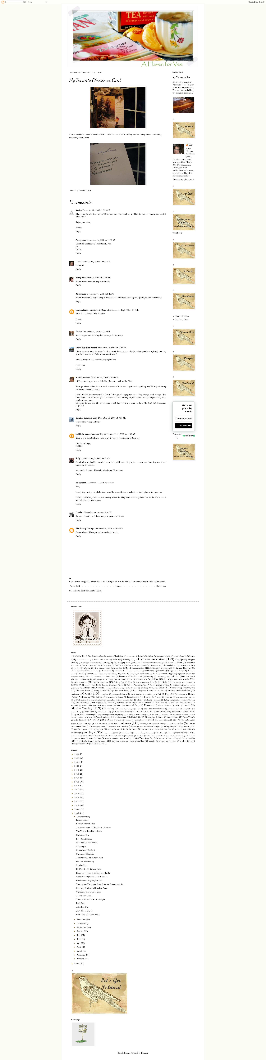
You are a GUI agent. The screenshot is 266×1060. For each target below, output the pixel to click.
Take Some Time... (84, 896)
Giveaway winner (83, 691)
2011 (76, 801)
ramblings (124, 723)
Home (118, 586)
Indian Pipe (149, 700)
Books (179, 663)
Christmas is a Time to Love (88, 892)
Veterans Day (172, 738)
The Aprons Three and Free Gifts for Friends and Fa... (100, 884)
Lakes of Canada (137, 703)
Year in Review (98, 744)
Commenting (106, 671)
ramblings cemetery (148, 724)
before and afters (101, 660)
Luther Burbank (186, 703)
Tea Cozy (126, 733)
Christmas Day (116, 668)
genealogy (120, 688)
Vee (190, 145)
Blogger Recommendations (92, 663)
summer (75, 733)
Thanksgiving (181, 733)
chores (73, 668)
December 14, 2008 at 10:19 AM (121, 434)
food (86, 685)
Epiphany (140, 679)
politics (103, 720)
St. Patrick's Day (164, 729)
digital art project (185, 674)
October (80, 924)
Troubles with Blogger (113, 738)
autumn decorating (84, 660)
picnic (73, 720)
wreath (86, 744)
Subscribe (185, 425)
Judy (78, 459)
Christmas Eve (82, 835)
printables (119, 720)
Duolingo (160, 676)
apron (176, 656)
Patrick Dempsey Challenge (179, 715)
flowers (75, 685)
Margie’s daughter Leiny (86, 418)
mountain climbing (125, 709)
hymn (159, 697)
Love (176, 703)
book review (168, 663)
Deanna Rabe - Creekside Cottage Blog (93, 310)
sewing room (138, 726)
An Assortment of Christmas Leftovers (93, 828)
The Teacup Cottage (85, 529)
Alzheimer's (140, 656)
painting (130, 715)
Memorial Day (132, 705)
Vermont (161, 738)
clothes (73, 671)
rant (171, 724)
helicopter (181, 694)
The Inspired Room (125, 736)
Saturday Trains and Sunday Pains (91, 888)
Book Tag (80, 903)
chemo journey (155, 665)
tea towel (169, 733)
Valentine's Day (146, 738)
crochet (90, 674)
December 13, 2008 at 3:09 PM (125, 310)
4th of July (76, 656)
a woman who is (83, 377)
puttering (188, 720)
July (79, 935)
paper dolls (154, 715)
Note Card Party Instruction (143, 712)
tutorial (126, 738)
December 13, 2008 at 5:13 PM (96, 332)
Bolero (137, 663)
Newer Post (75, 586)
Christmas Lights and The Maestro (91, 877)
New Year (89, 712)
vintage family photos (97, 741)
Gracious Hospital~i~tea (179, 691)
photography (172, 717)
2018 (76, 774)
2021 (76, 762)
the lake (140, 736)
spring (132, 729)
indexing (139, 700)
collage (82, 671)
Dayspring (133, 674)
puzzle (73, 724)
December (81, 817)
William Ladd (163, 741)
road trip (94, 726)
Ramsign (163, 724)
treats (91, 738)
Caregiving (107, 665)
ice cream (168, 697)
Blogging (109, 663)
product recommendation (135, 720)
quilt (96, 724)
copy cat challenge (176, 671)
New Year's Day (104, 712)
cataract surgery (134, 665)
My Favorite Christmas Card (88, 869)
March (80, 951)
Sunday (88, 732)
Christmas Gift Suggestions (159, 668)
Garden (176, 685)
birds (115, 660)
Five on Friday (141, 682)
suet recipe (187, 729)
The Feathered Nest (90, 736)
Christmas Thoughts (182, 668)
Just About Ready (84, 911)
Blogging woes (124, 663)
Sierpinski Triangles (88, 729)
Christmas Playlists (85, 854)
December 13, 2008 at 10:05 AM (101, 240)
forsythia (95, 685)
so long (111, 729)
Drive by (149, 676)
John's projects (96, 703)
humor (147, 697)
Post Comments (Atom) (91, 591)
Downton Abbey (109, 676)
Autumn (190, 656)
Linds (78, 262)
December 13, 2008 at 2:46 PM (100, 294)
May (79, 943)
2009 (76, 809)
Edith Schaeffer (98, 679)
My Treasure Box (181, 77)
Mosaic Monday (81, 708)
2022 (76, 758)
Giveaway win (189, 688)
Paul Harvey (82, 717)
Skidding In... (81, 847)
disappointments (77, 676)
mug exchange (76, 712)
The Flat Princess (109, 736)
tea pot (151, 733)
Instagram (168, 700)
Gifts (161, 688)
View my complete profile (183, 180)
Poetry (92, 720)
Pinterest (82, 720)
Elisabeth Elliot (182, 316)
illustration (82, 700)
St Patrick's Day (148, 729)
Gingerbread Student (85, 850)
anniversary (165, 656)
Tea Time (160, 733)
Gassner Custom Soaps (86, 843)
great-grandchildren (119, 694)
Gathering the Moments (93, 688)
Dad (112, 674)
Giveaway (174, 688)
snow (101, 729)
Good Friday (124, 691)
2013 (76, 794)
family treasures (101, 682)
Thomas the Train (78, 738)
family (185, 679)
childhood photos (169, 665)
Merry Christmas (164, 705)
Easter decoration (82, 679)
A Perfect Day (82, 907)
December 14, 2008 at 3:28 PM (100, 483)
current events (103, 674)
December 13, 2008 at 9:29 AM (96, 210)
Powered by (177, 436)
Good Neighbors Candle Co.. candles (148, 691)
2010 (76, 805)
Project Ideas (164, 720)
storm (177, 729)
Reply (78, 232)
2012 (76, 798)
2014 (76, 790)
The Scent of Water (168, 736)
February (81, 955)
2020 (76, 766)
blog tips (179, 660)
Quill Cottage (85, 724)
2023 (76, 754)
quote (104, 724)
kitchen (111, 703)
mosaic (187, 705)
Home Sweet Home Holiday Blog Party (93, 873)
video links (80, 741)
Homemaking (110, 697)
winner (174, 741)
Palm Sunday (141, 715)
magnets (74, 705)
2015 (76, 786)
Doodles (97, 676)
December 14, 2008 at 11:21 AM (95, 459)
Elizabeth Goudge (113, 679)
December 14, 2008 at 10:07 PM (109, 529)
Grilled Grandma (136, 694)
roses (103, 726)
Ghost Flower (132, 688)
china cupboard (186, 665)
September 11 (114, 726)
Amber (79, 332)
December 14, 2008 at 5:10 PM (98, 512)
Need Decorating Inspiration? (89, 881)
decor (155, 674)
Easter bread (189, 676)
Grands (87, 693)
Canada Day (95, 665)
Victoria (184, 738)
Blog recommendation (150, 659)
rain (112, 724)
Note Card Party (122, 712)
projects (176, 720)
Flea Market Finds (158, 682)
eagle (168, 676)
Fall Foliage (153, 679)
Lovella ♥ (80, 512)
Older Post (161, 586)
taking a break (108, 733)
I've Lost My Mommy (85, 862)
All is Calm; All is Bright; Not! (89, 858)
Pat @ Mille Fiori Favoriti (86, 348)
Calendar (85, 665)
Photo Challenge (102, 717)
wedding (152, 741)
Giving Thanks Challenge (104, 691)
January (81, 959)
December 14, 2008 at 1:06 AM (104, 377)
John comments (81, 703)
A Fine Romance (92, 656)
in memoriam (94, 700)
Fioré (130, 682)
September (82, 927)
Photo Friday (136, 717)
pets (90, 717)
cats (144, 665)
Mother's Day (108, 709)
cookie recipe (149, 671)
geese (111, 688)
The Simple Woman (185, 736)
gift (142, 688)
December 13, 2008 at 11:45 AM (96, 278)
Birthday (126, 660)
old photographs (96, 715)
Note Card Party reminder (168, 712)
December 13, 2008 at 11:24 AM (95, 262)
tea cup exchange (139, 733)
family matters (79, 682)
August (80, 931)
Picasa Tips (187, 717)
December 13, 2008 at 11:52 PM (112, 348)
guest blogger (150, 694)
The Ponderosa (152, 736)
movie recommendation (154, 709)
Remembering (82, 820)
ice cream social (181, 697)
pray (111, 720)
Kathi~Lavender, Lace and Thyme (91, 434)
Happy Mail (169, 694)
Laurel (148, 703)
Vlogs (132, 741)
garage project (162, 685)
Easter (176, 676)
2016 (76, 782)
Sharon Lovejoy (153, 726)
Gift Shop (152, 688)
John (192, 700)
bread (189, 663)
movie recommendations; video (180, 709)
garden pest (188, 685)
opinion (109, 715)
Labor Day (123, 703)
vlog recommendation (119, 741)
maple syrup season (104, 705)
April (79, 947)
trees (99, 738)
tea (116, 733)
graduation (75, 694)
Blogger (144, 1053)
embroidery (127, 679)
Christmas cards (102, 668)
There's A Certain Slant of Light (90, 900)
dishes (88, 676)
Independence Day (125, 700)
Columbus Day (93, 671)
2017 (76, 778)
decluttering (144, 674)
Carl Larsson (120, 665)
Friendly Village (117, 685)
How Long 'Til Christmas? (87, 915)
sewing (125, 726)
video (192, 738)
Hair (159, 694)
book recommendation (151, 663)
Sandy (78, 278)
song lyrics (121, 729)
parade (164, 715)
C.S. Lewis (75, 665)
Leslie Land (159, 703)
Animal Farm (153, 656)
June (79, 939)
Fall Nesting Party (171, 679)
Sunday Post (81, 865)
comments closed (120, 671)
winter (183, 741)
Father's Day (119, 682)
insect (158, 700)
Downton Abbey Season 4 (130, 676)
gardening (75, 688)
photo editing (120, 717)
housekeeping (133, 697)
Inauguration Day (108, 700)
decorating (166, 673)
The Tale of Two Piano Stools (89, 831)
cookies (162, 671)
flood (190, 682)
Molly (177, 705)
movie (137, 709)
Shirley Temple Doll (172, 726)
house (120, 697)
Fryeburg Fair (140, 685)
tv (134, 738)
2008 (76, 813)
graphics (105, 694)
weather (140, 741)
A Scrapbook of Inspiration (112, 656)
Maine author (87, 705)
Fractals (105, 685)
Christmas (85, 668)
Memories (148, 705)
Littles (169, 703)
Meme (119, 705)
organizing (119, 715)
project (151, 720)
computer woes (136, 671)
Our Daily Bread (182, 319)
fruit (128, 685)
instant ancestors (181, 700)
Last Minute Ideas (84, 839)
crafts (81, 674)
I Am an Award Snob (85, 824)
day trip (121, 674)
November (81, 920)
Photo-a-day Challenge (154, 717)
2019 (76, 770)
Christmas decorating (134, 668)
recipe (180, 723)
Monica (79, 210)
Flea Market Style (178, 682)
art (182, 656)
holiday (99, 697)
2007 (76, 964)
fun (151, 685)
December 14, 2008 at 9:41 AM (112, 418)
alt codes (130, 656)
